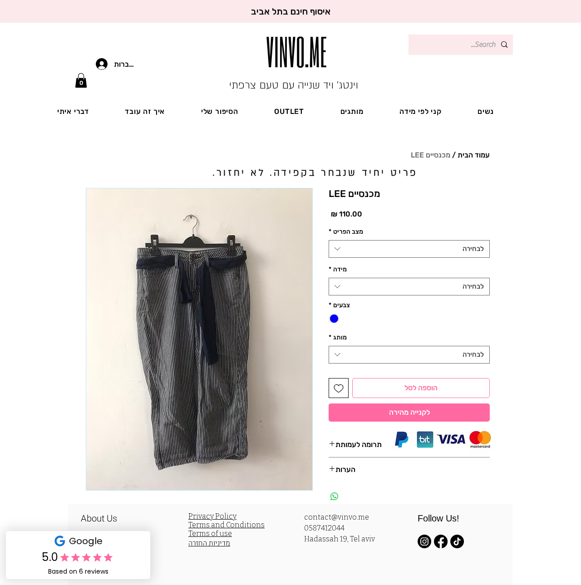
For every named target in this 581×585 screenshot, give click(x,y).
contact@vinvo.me (336, 517)
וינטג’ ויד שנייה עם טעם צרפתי (293, 85)
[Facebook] (441, 541)
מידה (338, 269)
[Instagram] (424, 541)
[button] (81, 80)
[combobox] (409, 249)
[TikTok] (457, 541)
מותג (338, 337)
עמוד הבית (474, 155)
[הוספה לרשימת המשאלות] (339, 388)
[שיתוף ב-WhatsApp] (334, 496)
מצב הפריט (346, 232)
